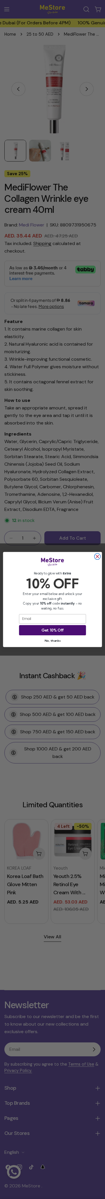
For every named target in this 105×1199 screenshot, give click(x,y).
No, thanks (52, 640)
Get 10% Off (52, 630)
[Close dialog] (97, 557)
